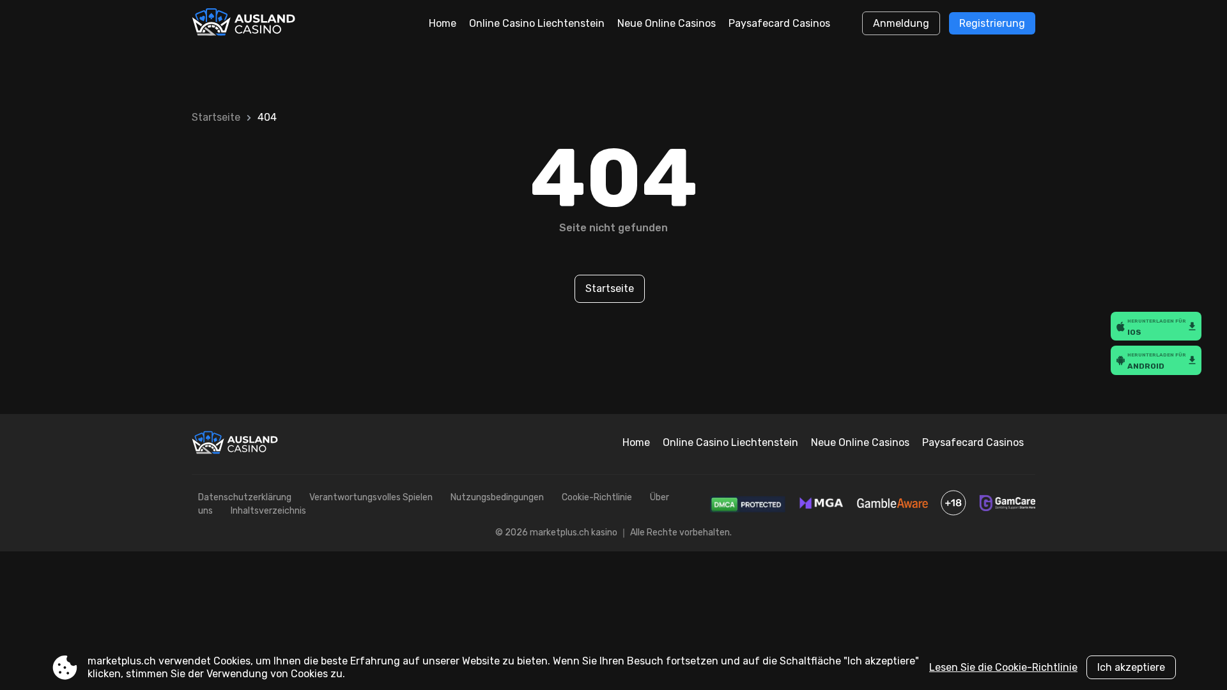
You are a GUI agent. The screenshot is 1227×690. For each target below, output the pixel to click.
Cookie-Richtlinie (597, 497)
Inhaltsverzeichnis (268, 510)
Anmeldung (901, 23)
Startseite (216, 117)
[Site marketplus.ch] (245, 23)
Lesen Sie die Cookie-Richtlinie (1003, 667)
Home (442, 23)
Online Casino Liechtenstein (537, 23)
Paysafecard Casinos (779, 23)
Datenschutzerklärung (244, 497)
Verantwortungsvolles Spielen (371, 497)
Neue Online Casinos (666, 23)
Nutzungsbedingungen (497, 497)
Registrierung (992, 23)
